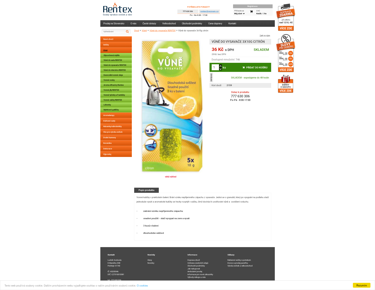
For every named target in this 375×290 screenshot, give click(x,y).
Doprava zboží (194, 260)
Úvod (136, 30)
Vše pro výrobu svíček (112, 132)
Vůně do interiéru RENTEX (115, 70)
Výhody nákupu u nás (197, 277)
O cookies (142, 285)
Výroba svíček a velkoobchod (240, 266)
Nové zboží (108, 39)
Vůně (105, 50)
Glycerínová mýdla (111, 55)
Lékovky (107, 105)
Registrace (252, 6)
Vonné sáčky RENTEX (113, 100)
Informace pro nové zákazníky (200, 274)
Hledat (127, 31)
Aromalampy (108, 115)
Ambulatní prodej (195, 271)
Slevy (150, 260)
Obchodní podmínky (192, 23)
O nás (133, 23)
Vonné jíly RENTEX (111, 90)
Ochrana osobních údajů (198, 263)
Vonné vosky (109, 80)
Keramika (107, 143)
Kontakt (232, 23)
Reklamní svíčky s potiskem (239, 260)
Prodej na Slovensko (113, 23)
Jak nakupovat (194, 269)
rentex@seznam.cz (209, 11)
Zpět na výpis (265, 36)
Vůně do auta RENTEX (113, 60)
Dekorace (107, 149)
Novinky (151, 263)
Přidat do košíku (256, 67)
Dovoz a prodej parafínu (237, 263)
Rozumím (361, 285)
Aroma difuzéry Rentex (114, 85)
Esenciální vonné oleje (113, 75)
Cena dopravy (215, 23)
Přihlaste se (239, 12)
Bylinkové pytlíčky (111, 110)
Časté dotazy (149, 23)
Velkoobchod (169, 23)
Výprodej (107, 154)
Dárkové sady (109, 121)
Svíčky (106, 45)
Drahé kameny (109, 137)
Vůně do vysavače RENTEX (115, 65)
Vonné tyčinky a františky (114, 95)
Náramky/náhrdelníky (112, 126)
